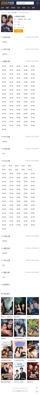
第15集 (33, 74)
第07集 (11, 70)
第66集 (4, 117)
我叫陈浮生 (30, 382)
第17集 (11, 78)
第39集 (26, 94)
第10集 (33, 70)
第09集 (26, 70)
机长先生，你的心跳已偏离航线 (22, 382)
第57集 (11, 109)
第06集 (4, 70)
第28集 (18, 86)
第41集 (4, 98)
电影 (7, 7)
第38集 (18, 94)
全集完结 (4, 42)
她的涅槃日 (17, 317)
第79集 (26, 125)
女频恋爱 (20, 19)
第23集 (18, 82)
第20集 (33, 78)
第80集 (33, 125)
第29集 (26, 86)
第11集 (4, 74)
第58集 (18, 109)
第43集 (18, 98)
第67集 (11, 117)
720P (3, 277)
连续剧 (13, 7)
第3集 (16, 165)
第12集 (11, 74)
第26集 (4, 86)
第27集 (11, 86)
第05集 (33, 66)
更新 (33, 7)
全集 (3, 153)
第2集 (10, 165)
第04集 (26, 66)
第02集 (11, 66)
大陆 (25, 19)
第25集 (33, 82)
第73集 (18, 121)
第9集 (23, 169)
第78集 (18, 125)
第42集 (11, 98)
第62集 (11, 113)
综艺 (18, 7)
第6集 (3, 169)
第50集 (33, 102)
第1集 (3, 165)
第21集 (4, 82)
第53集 (18, 105)
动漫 (23, 7)
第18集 (18, 78)
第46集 (4, 102)
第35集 (33, 90)
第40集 (33, 94)
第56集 (4, 109)
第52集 (11, 105)
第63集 (18, 113)
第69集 (26, 117)
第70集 (33, 117)
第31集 (4, 90)
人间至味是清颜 (31, 360)
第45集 (33, 98)
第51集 (4, 105)
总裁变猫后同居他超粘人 (8, 360)
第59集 (26, 109)
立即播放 (18, 31)
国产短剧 (14, 12)
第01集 (4, 66)
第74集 (26, 121)
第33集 (18, 90)
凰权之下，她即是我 (6, 317)
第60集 (33, 109)
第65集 (33, 113)
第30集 (33, 86)
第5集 (29, 165)
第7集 (10, 169)
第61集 (4, 113)
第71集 (4, 121)
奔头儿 (29, 338)
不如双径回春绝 (18, 338)
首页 (2, 7)
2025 (29, 19)
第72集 (11, 121)
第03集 (18, 66)
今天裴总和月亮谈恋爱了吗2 (22, 360)
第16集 (4, 78)
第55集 (33, 105)
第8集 (16, 169)
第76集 (4, 125)
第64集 (26, 113)
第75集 (33, 121)
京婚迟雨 (3, 338)
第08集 (18, 70)
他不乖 (29, 317)
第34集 (26, 90)
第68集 (18, 117)
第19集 (26, 78)
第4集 (23, 165)
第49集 (26, 102)
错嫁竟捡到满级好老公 (7, 382)
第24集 (26, 82)
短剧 (28, 7)
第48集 (18, 102)
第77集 (11, 125)
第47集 (11, 102)
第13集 (18, 74)
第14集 (26, 74)
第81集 (4, 129)
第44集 (26, 98)
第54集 (26, 105)
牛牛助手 (18, 391)
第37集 (11, 94)
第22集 (11, 82)
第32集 (11, 90)
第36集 (4, 94)
